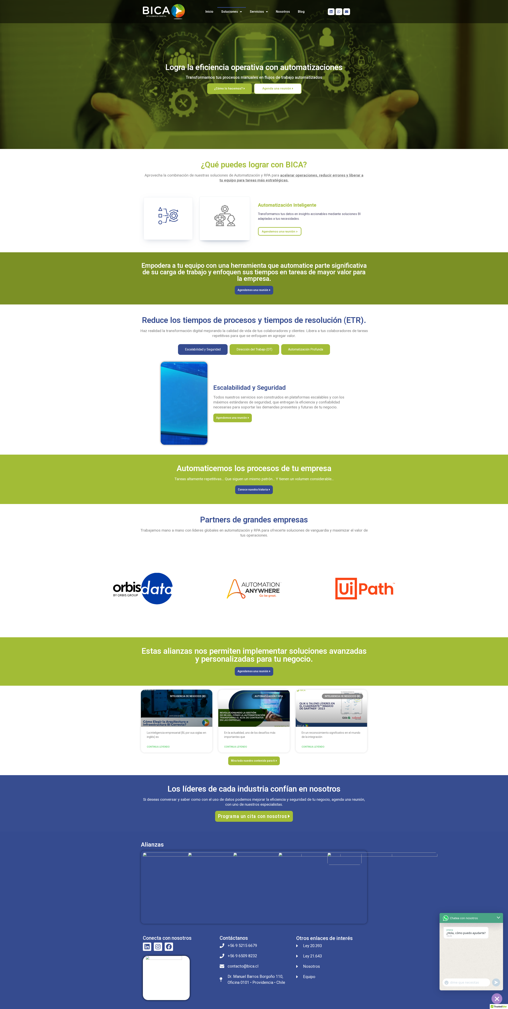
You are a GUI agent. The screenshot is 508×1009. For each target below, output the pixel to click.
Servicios (257, 11)
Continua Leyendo (158, 746)
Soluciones (229, 11)
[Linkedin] (331, 11)
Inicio (209, 11)
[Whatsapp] (339, 11)
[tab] (203, 349)
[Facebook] (169, 947)
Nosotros (283, 11)
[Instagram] (158, 947)
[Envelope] (346, 11)
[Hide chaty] (497, 998)
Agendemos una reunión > (280, 231)
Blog (301, 11)
